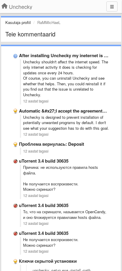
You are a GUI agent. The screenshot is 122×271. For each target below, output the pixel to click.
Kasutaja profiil (18, 22)
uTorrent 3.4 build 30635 (43, 161)
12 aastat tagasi (36, 101)
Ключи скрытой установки (48, 261)
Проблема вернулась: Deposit (51, 144)
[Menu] (112, 6)
